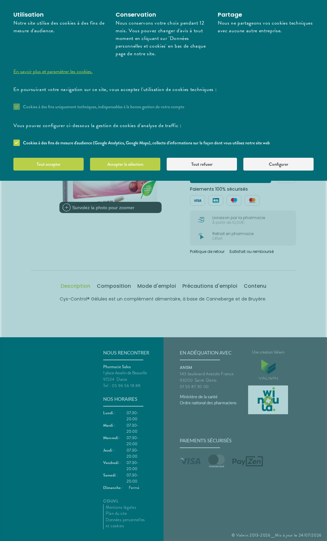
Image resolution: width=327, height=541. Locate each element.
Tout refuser (202, 164)
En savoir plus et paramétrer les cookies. (53, 71)
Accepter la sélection (125, 164)
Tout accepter (49, 164)
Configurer (278, 164)
